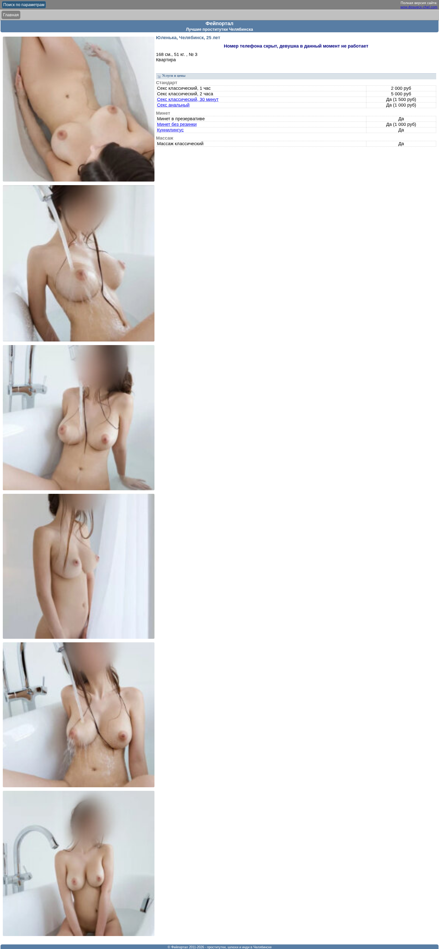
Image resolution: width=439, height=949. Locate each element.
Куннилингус (170, 129)
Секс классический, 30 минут (187, 99)
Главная (11, 15)
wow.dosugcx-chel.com (418, 7)
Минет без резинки (177, 124)
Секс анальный (173, 105)
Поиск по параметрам (23, 5)
